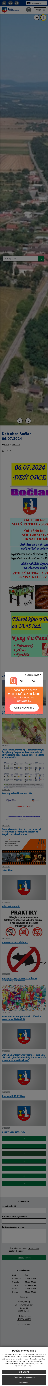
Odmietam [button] (24, 1382)
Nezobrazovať (32, 674)
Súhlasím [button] (24, 1372)
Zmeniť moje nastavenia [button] (24, 1377)
